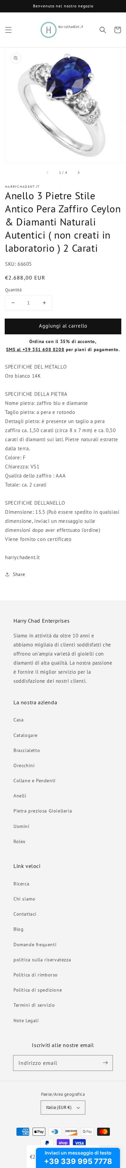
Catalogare (25, 735)
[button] (8, 30)
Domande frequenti (34, 945)
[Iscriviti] (105, 1062)
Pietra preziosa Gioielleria (42, 811)
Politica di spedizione (37, 990)
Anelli (20, 796)
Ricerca (21, 884)
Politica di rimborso (35, 975)
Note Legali (26, 1020)
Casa (18, 720)
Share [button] (19, 574)
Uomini (21, 826)
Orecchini (24, 765)
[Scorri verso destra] (78, 172)
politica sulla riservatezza (42, 960)
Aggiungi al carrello (63, 326)
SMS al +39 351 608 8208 (35, 349)
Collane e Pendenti (34, 781)
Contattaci (25, 914)
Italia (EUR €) (59, 1107)
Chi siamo (24, 899)
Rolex (19, 841)
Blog (18, 929)
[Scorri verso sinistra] (47, 172)
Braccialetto (26, 750)
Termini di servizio (34, 1005)
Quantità (13, 290)
